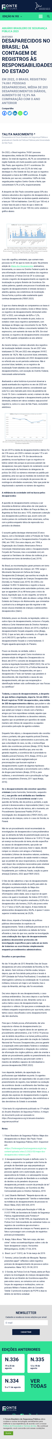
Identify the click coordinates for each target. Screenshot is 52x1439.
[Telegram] (25, 113)
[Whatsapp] (20, 113)
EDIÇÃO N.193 (11, 16)
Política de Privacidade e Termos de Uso (19, 1426)
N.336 (12, 1363)
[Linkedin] (15, 113)
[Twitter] (9, 113)
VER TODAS (38, 1383)
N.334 (13, 1383)
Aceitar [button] (8, 1433)
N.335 (37, 1363)
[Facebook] (4, 113)
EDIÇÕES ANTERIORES (21, 1349)
